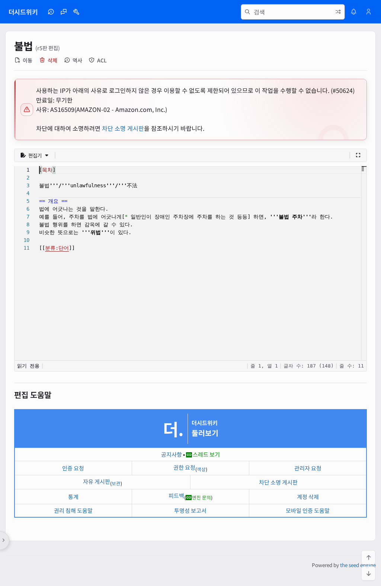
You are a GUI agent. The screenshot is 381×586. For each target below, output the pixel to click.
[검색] (247, 11)
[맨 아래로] (368, 573)
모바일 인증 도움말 (308, 510)
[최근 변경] (51, 12)
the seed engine (358, 565)
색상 (201, 469)
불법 (23, 45)
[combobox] (293, 11)
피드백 (176, 495)
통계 (73, 497)
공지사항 (171, 454)
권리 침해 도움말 (73, 510)
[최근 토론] (63, 12)
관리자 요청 (307, 468)
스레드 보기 (206, 454)
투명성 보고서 (190, 510)
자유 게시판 (96, 481)
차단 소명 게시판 (123, 128)
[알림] (353, 12)
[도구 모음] (76, 12)
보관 (116, 483)
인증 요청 (73, 468)
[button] (34, 155)
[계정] (369, 12)
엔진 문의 (201, 497)
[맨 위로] (368, 557)
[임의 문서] (338, 11)
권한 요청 (184, 467)
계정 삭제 (308, 497)
